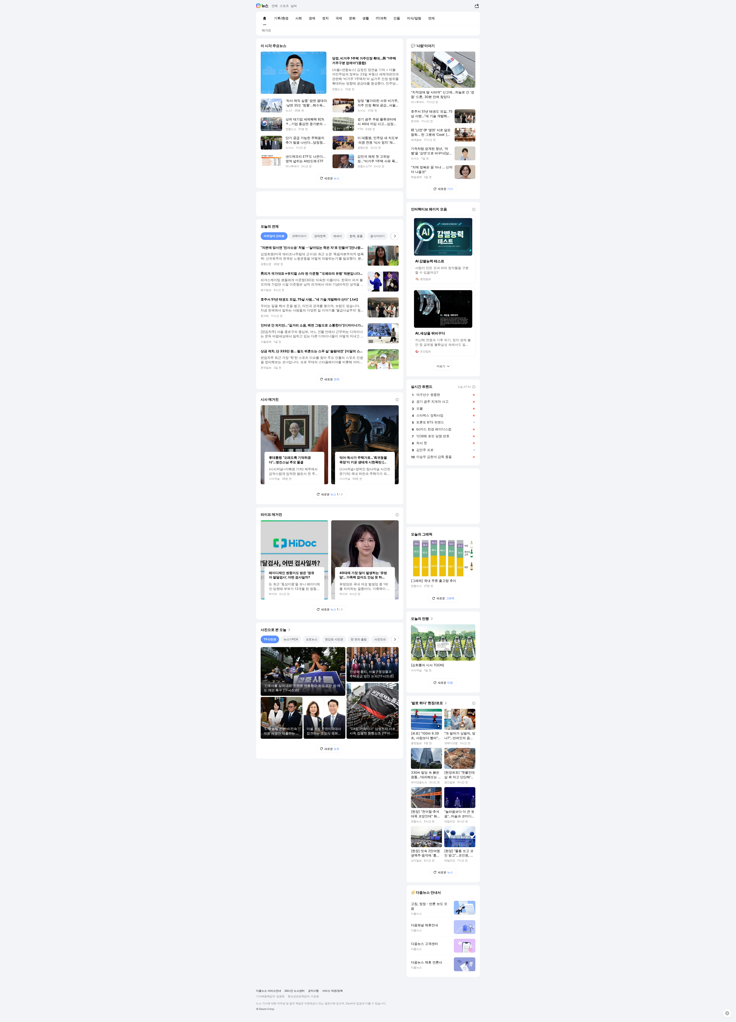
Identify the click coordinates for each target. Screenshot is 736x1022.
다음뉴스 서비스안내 (268, 990)
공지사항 (313, 990)
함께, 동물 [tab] (356, 236)
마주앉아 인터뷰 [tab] (274, 236)
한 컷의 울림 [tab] (359, 639)
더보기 (441, 366)
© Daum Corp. (265, 1008)
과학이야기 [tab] (299, 236)
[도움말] (397, 400)
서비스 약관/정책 (332, 990)
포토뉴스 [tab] (311, 639)
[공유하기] (476, 6)
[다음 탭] (395, 236)
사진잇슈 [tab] (380, 639)
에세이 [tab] (337, 236)
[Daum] (259, 6)
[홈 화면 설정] (727, 1013)
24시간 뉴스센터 (294, 990)
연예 (275, 6)
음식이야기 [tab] (377, 236)
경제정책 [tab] (320, 236)
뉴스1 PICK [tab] (291, 639)
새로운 (331, 178)
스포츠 (284, 6)
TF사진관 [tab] (270, 639)
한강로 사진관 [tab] (334, 639)
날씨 (294, 6)
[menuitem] (264, 18)
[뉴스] (265, 6)
